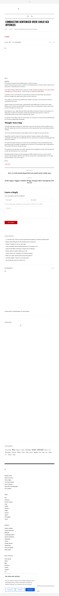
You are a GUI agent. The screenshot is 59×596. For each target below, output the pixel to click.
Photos (19, 452)
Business (18, 450)
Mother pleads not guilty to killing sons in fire (16, 251)
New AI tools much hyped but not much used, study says (29, 173)
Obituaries (14, 452)
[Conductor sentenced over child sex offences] (29, 61)
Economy (28, 450)
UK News (11, 29)
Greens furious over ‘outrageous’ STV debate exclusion (19, 253)
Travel (50, 452)
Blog (13, 450)
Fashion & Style (9, 502)
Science (31, 452)
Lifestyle (40, 449)
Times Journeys (9, 484)
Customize (10, 589)
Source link (7, 164)
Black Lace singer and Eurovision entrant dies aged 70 (19, 255)
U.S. (6, 454)
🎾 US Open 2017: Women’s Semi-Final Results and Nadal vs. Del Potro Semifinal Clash (27, 239)
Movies (46, 450)
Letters (6, 541)
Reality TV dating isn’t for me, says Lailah (16, 244)
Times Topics (8, 480)
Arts (6, 497)
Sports (36, 452)
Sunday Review (9, 543)
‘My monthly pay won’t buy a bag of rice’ (15, 260)
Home (6, 29)
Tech (40, 452)
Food (6, 504)
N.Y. (50, 450)
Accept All (30, 589)
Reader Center (8, 475)
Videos (10, 454)
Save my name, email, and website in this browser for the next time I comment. (24, 204)
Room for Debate (9, 547)
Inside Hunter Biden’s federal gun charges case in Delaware (20, 248)
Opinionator (7, 539)
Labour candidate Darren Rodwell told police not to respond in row (22, 246)
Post (27, 452)
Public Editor (8, 549)
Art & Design (8, 450)
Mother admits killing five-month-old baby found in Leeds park (21, 241)
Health (34, 450)
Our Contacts (8, 488)
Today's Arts (45, 452)
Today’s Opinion (9, 528)
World (14, 454)
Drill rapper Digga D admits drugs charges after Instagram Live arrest (29, 182)
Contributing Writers (10, 534)
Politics (23, 452)
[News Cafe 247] (29, 9)
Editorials (7, 532)
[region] (20, 583)
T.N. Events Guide (9, 482)
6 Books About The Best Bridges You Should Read (17, 311)
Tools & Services (9, 477)
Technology (7, 517)
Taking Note (8, 545)
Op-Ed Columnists (9, 530)
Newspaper (8, 452)
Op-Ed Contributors (9, 537)
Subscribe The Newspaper (11, 486)
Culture (23, 450)
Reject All (20, 589)
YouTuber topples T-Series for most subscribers (17, 257)
